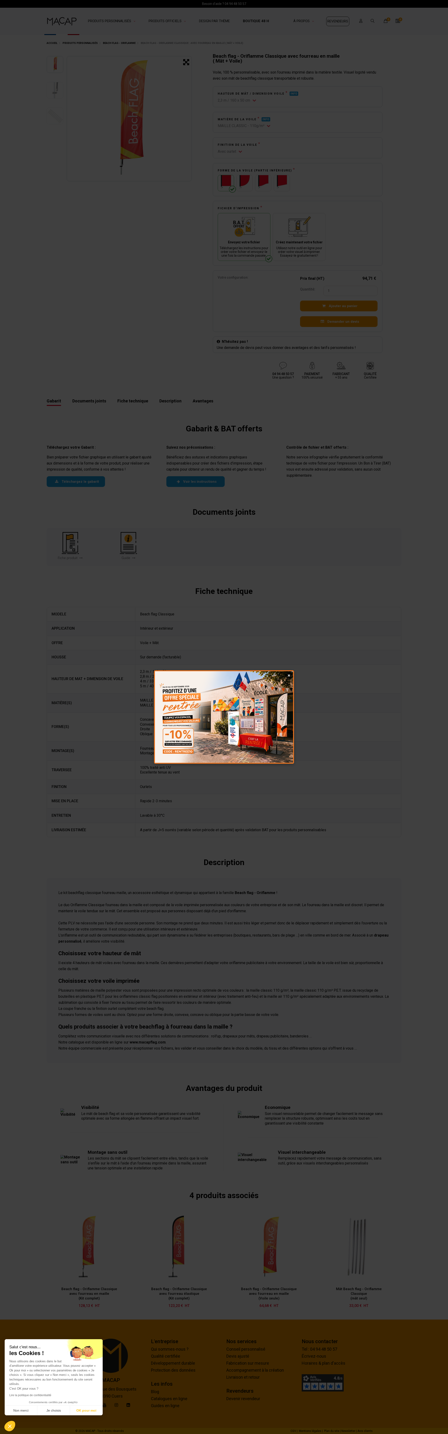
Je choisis (53, 1410)
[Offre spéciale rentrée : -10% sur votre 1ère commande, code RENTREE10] (224, 717)
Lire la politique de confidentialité (30, 1395)
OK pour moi (86, 1410)
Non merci (20, 1410)
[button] (9, 1426)
